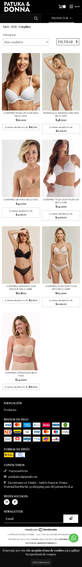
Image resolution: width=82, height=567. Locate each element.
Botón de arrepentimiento (41, 543)
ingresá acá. (67, 539)
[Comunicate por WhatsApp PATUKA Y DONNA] (73, 538)
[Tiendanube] (41, 530)
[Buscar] (36, 18)
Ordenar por (9, 34)
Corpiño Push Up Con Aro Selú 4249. (21, 114)
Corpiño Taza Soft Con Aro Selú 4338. (61, 287)
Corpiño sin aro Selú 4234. (21, 199)
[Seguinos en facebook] (15, 502)
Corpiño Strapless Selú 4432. (21, 374)
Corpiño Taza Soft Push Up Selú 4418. (61, 201)
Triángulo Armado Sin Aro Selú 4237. (61, 114)
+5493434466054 (18, 471)
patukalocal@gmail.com (22, 477)
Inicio (6, 27)
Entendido (41, 562)
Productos (10, 410)
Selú (14, 27)
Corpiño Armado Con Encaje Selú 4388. (21, 287)
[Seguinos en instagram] (7, 502)
